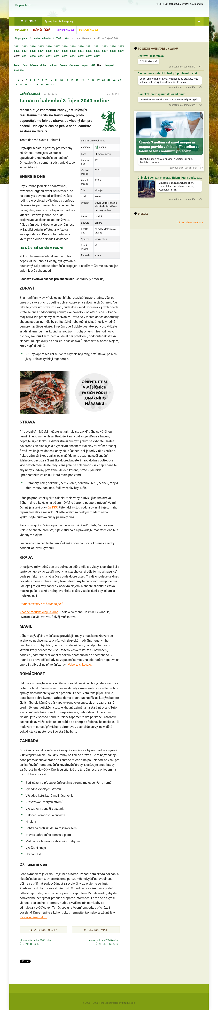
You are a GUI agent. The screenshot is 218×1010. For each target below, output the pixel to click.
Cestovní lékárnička (151, 56)
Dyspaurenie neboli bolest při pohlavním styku (168, 73)
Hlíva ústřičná (41, 29)
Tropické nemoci (64, 29)
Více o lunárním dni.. (33, 917)
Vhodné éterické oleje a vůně (39, 612)
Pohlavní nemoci (88, 29)
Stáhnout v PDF (98, 930)
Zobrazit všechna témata (189, 222)
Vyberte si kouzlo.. (80, 664)
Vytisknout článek (45, 930)
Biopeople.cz (23, 5)
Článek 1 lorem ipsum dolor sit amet (161, 94)
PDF (117, 94)
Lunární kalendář (42, 38)
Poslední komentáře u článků (158, 48)
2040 (58, 38)
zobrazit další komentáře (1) (184, 66)
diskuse (143, 213)
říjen (67, 38)
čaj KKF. (53, 507)
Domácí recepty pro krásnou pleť (41, 604)
